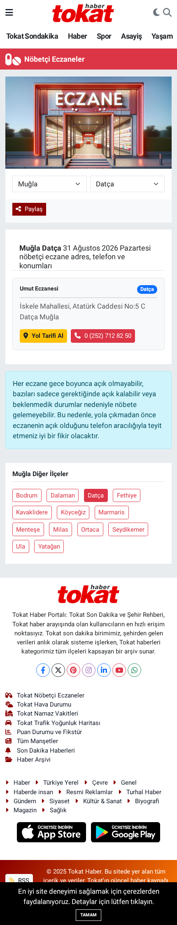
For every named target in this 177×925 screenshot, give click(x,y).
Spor (104, 36)
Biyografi (147, 801)
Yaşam (162, 36)
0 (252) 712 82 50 (107, 335)
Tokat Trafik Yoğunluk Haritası (58, 723)
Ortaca (90, 529)
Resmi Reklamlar (89, 792)
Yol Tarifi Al (47, 335)
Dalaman (63, 495)
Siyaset (59, 801)
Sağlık (58, 810)
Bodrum (26, 495)
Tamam (88, 915)
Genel (129, 782)
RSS (22, 880)
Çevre (100, 782)
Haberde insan (33, 792)
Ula (20, 546)
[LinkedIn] (104, 670)
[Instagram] (88, 670)
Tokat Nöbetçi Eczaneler (50, 695)
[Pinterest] (73, 670)
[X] (58, 670)
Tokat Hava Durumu (44, 704)
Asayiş (131, 36)
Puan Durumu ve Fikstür (49, 732)
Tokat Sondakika (32, 36)
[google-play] (125, 833)
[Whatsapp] (134, 670)
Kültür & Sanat (102, 801)
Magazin (25, 810)
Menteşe (28, 529)
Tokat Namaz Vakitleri (47, 713)
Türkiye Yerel (61, 782)
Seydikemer (128, 529)
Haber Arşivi (34, 759)
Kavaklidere (32, 512)
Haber (77, 36)
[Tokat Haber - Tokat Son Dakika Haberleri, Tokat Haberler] (83, 12)
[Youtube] (119, 670)
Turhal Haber (143, 792)
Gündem (25, 801)
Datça (96, 495)
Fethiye (127, 495)
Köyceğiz (73, 512)
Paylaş (34, 209)
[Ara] (167, 12)
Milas (60, 529)
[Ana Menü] (9, 12)
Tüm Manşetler (37, 741)
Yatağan (49, 546)
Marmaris (111, 512)
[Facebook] (43, 670)
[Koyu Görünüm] (156, 12)
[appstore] (52, 833)
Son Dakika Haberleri (46, 750)
